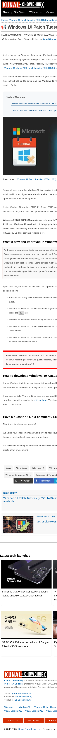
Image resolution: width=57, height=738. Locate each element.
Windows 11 (10, 707)
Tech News (21, 468)
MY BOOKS (33, 720)
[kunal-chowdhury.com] (23, 7)
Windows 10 (38, 468)
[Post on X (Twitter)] (24, 483)
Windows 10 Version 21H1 (18, 475)
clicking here (41, 400)
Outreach (51, 12)
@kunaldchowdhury (21, 693)
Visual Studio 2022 (13, 711)
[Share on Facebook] (44, 483)
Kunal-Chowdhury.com (29, 729)
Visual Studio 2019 (34, 711)
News (6, 12)
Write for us (35, 12)
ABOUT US (13, 720)
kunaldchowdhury (23, 696)
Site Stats (19, 12)
